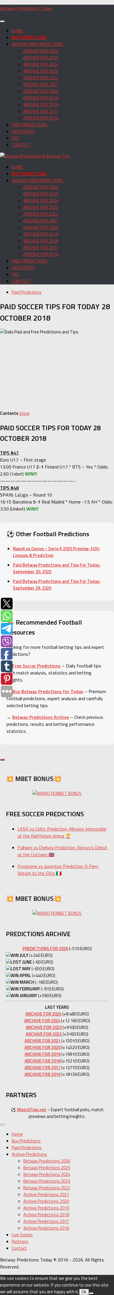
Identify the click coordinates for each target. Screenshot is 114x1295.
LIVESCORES (23, 131)
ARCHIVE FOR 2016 (40, 118)
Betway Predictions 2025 (46, 1167)
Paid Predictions (27, 292)
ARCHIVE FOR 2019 (40, 98)
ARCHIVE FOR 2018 (40, 104)
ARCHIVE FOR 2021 (40, 84)
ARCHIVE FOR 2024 (40, 64)
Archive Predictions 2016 (46, 1228)
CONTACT (21, 144)
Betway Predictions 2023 (46, 1181)
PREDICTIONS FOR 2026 (45, 948)
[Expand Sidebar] (2, 760)
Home (17, 1134)
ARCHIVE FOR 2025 (40, 57)
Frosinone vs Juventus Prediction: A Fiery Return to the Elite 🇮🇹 (58, 870)
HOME (17, 30)
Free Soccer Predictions (36, 665)
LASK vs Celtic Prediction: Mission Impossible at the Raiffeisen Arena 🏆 (62, 832)
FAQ (15, 138)
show (24, 413)
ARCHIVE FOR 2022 (40, 77)
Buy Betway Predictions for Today (47, 691)
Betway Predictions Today (26, 8)
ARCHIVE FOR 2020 (40, 91)
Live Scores (22, 1234)
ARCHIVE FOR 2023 (40, 71)
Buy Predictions (26, 1140)
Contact (19, 1248)
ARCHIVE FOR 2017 (40, 111)
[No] (91, 1293)
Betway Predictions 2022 (46, 1187)
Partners (20, 1241)
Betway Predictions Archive (40, 717)
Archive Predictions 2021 (46, 1194)
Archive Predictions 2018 (46, 1214)
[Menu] (2, 21)
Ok (84, 1292)
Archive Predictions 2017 (46, 1221)
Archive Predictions (29, 1154)
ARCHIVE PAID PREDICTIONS (37, 44)
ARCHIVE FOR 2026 (40, 51)
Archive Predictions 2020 (46, 1201)
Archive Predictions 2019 (46, 1208)
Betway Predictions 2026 (46, 1161)
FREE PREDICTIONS (29, 124)
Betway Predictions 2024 (46, 1174)
